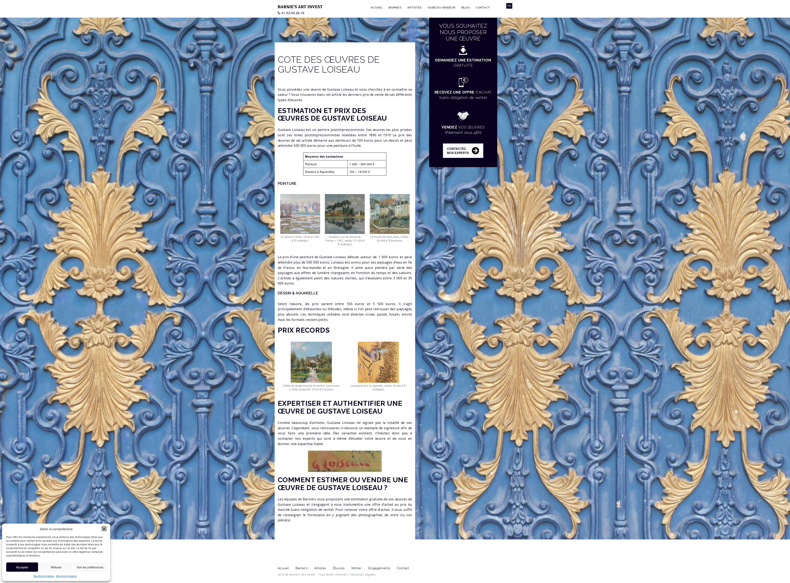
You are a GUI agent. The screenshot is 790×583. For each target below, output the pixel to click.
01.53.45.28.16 (292, 12)
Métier (356, 568)
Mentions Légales (363, 574)
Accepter (22, 567)
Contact (483, 7)
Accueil (376, 7)
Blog (466, 7)
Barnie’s (395, 7)
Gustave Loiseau (340, 89)
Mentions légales (44, 576)
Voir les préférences (90, 567)
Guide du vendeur (441, 7)
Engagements (379, 568)
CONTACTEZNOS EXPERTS (458, 151)
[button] (104, 529)
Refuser (56, 567)
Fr (509, 5)
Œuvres (339, 568)
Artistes (414, 7)
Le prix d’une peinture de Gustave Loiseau (312, 257)
